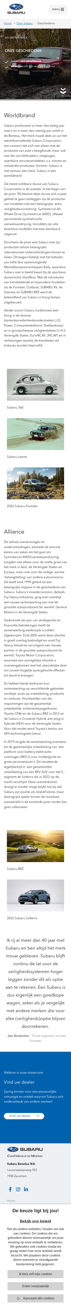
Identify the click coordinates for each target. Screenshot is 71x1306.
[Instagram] (18, 1189)
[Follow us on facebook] (10, 1189)
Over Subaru (25, 23)
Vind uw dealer (20, 1116)
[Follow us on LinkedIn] (26, 1189)
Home (8, 23)
